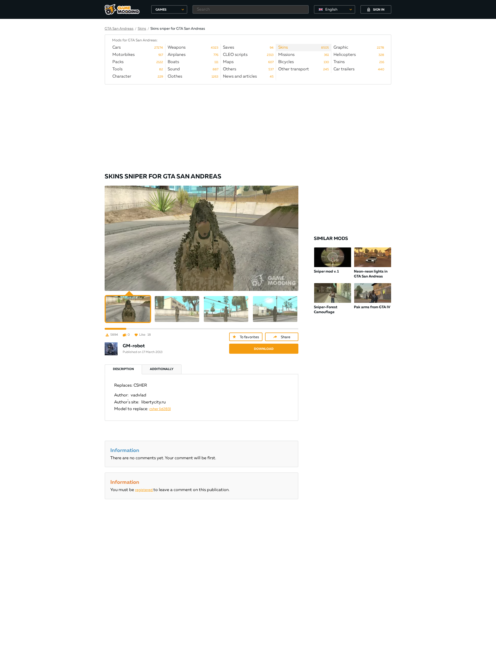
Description (123, 369)
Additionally (161, 369)
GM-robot (134, 346)
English (331, 9)
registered (144, 490)
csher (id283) (160, 409)
